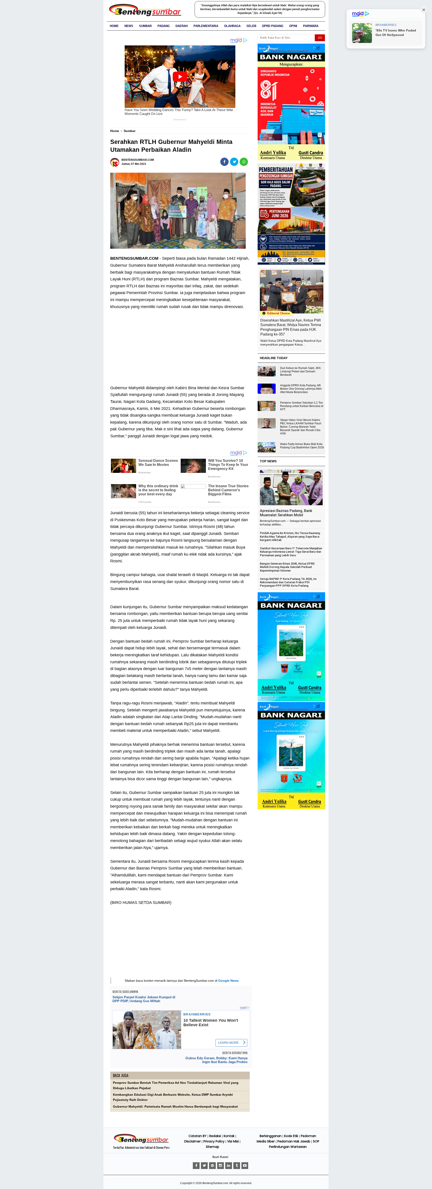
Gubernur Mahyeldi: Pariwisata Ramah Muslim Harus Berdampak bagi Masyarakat (175, 1106)
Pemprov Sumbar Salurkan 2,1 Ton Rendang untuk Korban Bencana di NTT (301, 406)
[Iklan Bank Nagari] (291, 700)
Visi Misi (233, 1141)
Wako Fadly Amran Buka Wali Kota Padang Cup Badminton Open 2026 (302, 446)
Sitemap (212, 1146)
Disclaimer (192, 1141)
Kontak (229, 1136)
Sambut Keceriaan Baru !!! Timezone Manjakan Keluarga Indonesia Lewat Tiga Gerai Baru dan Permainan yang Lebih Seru (291, 552)
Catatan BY (198, 1136)
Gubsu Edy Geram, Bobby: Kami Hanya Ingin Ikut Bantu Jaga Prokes (216, 1060)
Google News (228, 980)
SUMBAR (145, 26)
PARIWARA (310, 26)
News (128, 26)
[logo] (141, 1142)
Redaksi (215, 1136)
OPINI (293, 26)
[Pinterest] (212, 1165)
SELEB (251, 26)
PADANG (164, 26)
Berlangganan (270, 1136)
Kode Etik (291, 1136)
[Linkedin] (228, 1165)
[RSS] (244, 1165)
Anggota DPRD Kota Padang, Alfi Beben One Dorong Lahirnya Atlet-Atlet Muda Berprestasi (301, 389)
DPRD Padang (272, 26)
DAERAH (182, 26)
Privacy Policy (214, 1141)
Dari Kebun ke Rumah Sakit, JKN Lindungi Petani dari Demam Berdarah (300, 371)
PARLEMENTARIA (206, 26)
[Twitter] (204, 1165)
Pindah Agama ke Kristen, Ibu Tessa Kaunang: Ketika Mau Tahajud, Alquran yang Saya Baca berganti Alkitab (290, 536)
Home (114, 26)
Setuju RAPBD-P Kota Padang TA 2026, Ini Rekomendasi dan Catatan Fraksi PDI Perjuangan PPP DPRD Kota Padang (288, 582)
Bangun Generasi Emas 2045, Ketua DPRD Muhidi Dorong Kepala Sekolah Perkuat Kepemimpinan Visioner (287, 567)
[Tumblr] (236, 1165)
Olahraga (232, 26)
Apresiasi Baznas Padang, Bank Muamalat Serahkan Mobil (286, 513)
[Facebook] (196, 1165)
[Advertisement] (180, 343)
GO (320, 37)
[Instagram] (220, 1165)
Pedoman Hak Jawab (293, 1141)
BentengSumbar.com (215, 1183)
